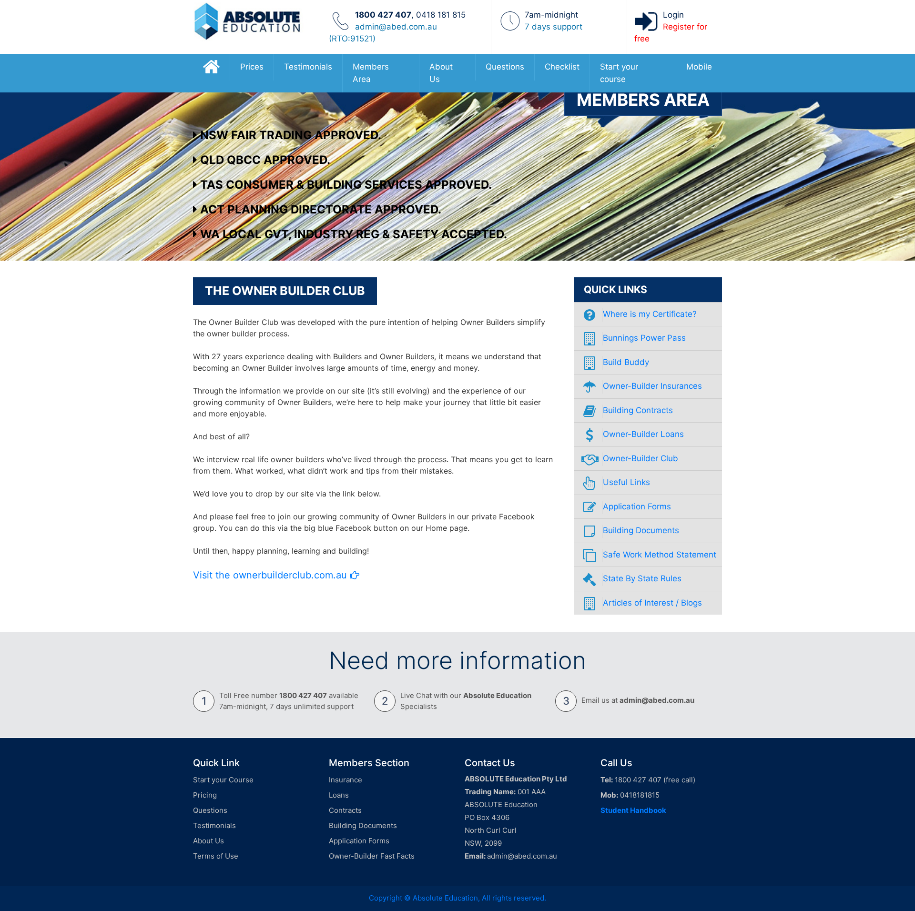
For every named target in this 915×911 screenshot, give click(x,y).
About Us (441, 73)
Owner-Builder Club (640, 458)
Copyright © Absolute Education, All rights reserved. (457, 897)
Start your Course (223, 779)
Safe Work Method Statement (659, 554)
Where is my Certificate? (650, 314)
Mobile (699, 66)
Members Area (371, 73)
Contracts (345, 810)
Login (673, 15)
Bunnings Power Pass (644, 338)
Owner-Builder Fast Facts (372, 855)
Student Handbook (633, 810)
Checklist (562, 66)
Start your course (619, 73)
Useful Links (626, 482)
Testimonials (308, 66)
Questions (505, 66)
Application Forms (637, 506)
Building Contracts (638, 410)
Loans (339, 795)
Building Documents (641, 530)
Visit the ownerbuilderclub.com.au (271, 575)
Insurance (345, 779)
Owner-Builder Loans (643, 434)
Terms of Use (215, 855)
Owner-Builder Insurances (652, 386)
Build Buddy (626, 362)
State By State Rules (642, 578)
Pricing (205, 795)
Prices (252, 66)
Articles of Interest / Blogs (652, 602)
